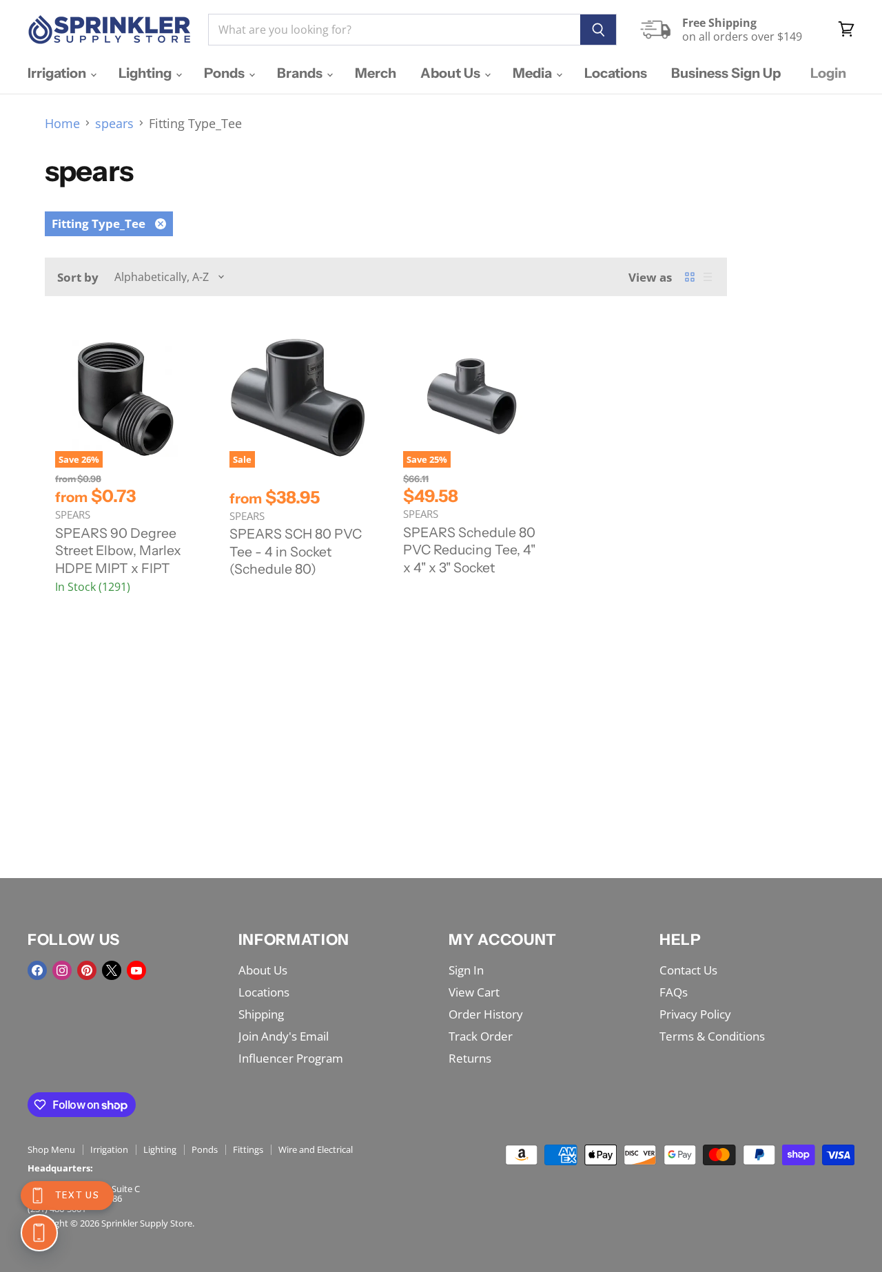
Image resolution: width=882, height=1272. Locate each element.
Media (534, 73)
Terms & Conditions (712, 1036)
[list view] (708, 277)
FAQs (673, 992)
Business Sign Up (726, 73)
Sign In (466, 970)
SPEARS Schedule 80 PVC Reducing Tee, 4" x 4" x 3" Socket (469, 550)
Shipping (261, 1014)
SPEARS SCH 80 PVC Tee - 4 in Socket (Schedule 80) (295, 551)
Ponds (225, 73)
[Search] (598, 29)
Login (828, 73)
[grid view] (690, 277)
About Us (451, 73)
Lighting (146, 73)
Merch (375, 73)
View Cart (474, 992)
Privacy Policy (695, 1014)
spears (114, 123)
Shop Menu (51, 1149)
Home (62, 123)
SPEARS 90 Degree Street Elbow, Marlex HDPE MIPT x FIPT (118, 550)
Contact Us (688, 970)
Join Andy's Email (283, 1036)
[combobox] (394, 29)
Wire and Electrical (315, 1149)
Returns (470, 1058)
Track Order (481, 1036)
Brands (301, 73)
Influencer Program (290, 1058)
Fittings (248, 1149)
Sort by (78, 277)
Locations (615, 73)
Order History (486, 1014)
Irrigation (58, 73)
